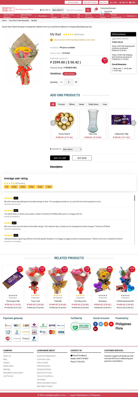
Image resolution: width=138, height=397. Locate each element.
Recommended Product (47, 382)
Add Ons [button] (78, 15)
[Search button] (88, 10)
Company (7, 350)
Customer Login (43, 359)
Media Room (8, 366)
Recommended (73, 2)
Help (133, 2)
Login (114, 2)
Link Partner (8, 376)
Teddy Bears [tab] (93, 104)
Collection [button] (130, 16)
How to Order (42, 362)
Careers (6, 362)
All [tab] (53, 104)
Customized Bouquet (108, 8)
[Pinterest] (111, 324)
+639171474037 (82, 358)
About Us (7, 355)
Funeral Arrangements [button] (116, 15)
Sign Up (125, 2)
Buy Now (82, 158)
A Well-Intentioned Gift (125, 301)
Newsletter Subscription (13, 372)
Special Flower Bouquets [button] (26, 15)
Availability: (62, 47)
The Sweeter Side (13, 301)
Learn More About (46, 350)
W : (127, 68)
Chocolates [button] (42, 16)
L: (116, 68)
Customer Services (113, 350)
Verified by (76, 318)
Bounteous (103, 301)
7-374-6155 (80, 361)
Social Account (101, 318)
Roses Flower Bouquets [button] (9, 15)
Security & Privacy (44, 372)
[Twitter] (100, 324)
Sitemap (6, 369)
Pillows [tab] (72, 104)
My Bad (34, 20)
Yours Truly (35, 301)
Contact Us (76, 350)
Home (4, 20)
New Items (103, 2)
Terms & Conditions (45, 376)
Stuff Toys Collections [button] (65, 15)
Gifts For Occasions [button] (89, 15)
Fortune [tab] (61, 104)
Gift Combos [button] (54, 15)
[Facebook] (95, 324)
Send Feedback (80, 355)
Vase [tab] (105, 104)
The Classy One (80, 301)
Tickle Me (58, 301)
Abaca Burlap (69, 74)
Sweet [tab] (81, 104)
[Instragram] (106, 324)
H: (116, 70)
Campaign (41, 379)
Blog (5, 359)
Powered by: (122, 318)
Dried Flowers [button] (103, 15)
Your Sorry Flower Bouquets (19, 20)
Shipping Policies (44, 369)
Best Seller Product (90, 2)
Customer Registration (46, 355)
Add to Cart (60, 158)
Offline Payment (43, 366)
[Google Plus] (95, 328)
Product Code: (60, 53)
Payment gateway (13, 318)
